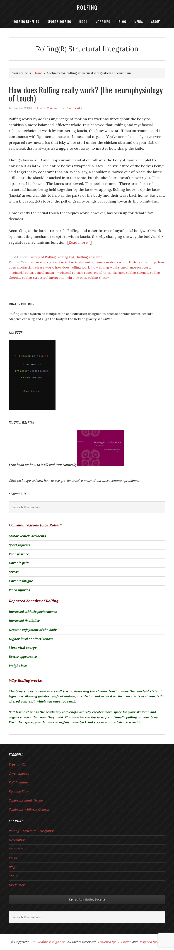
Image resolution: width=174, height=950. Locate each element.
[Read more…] (79, 242)
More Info (16, 849)
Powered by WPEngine (115, 942)
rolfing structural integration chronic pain (54, 278)
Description (17, 840)
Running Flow (19, 791)
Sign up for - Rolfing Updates (87, 899)
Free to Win (17, 764)
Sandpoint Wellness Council (29, 809)
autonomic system (44, 262)
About (13, 876)
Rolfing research (89, 257)
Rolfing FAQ (66, 257)
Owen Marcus (19, 773)
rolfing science (137, 273)
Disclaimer (16, 885)
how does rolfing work (72, 267)
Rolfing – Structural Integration (31, 831)
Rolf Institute (18, 782)
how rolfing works (105, 267)
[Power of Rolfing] (32, 409)
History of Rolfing (42, 257)
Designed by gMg (151, 942)
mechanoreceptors (135, 267)
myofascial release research (77, 273)
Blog (12, 867)
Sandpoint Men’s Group (26, 800)
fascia (63, 262)
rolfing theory (98, 278)
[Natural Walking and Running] (100, 465)
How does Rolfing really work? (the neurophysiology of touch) (86, 94)
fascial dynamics (81, 262)
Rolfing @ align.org (51, 942)
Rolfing (87, 7)
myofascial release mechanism (31, 273)
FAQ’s (13, 858)
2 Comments (72, 108)
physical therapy (111, 273)
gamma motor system (110, 262)
